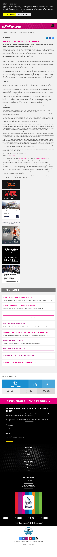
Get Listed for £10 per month (28, 486)
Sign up (28, 470)
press (28, 454)
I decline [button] (12, 14)
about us (28, 453)
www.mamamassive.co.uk (42, 158)
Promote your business (28, 485)
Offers (28, 469)
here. (25, 153)
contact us (28, 449)
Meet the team (28, 451)
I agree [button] (6, 14)
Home (5, 32)
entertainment (13, 32)
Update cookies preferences (7, 547)
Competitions (28, 464)
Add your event (28, 482)
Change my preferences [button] (23, 14)
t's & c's (24, 544)
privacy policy (31, 544)
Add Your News (28, 480)
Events (28, 466)
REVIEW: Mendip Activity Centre (27, 32)
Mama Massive (11, 155)
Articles (28, 467)
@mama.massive (23, 158)
